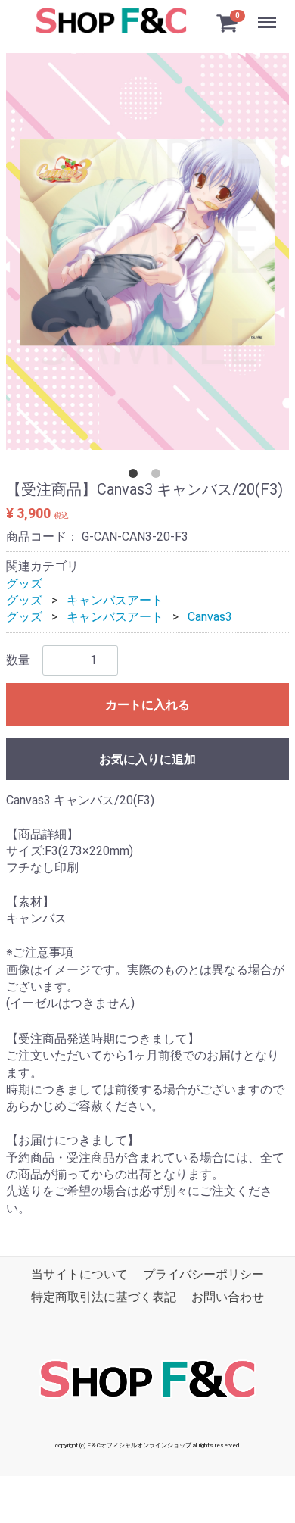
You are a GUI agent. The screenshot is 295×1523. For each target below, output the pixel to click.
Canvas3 (210, 617)
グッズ (24, 583)
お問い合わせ (227, 1297)
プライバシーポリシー (203, 1274)
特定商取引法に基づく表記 (103, 1297)
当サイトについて (79, 1274)
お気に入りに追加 (147, 759)
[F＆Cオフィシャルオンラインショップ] (109, 20)
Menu (269, 14)
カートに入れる (147, 705)
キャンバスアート (115, 600)
